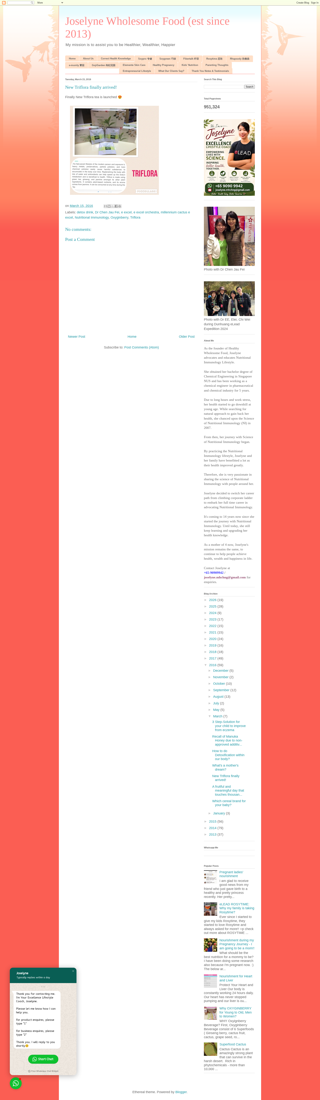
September (221, 690)
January (219, 813)
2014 (213, 828)
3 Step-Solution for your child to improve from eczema (229, 726)
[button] (73, 971)
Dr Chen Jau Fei (107, 212)
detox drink (85, 212)
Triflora (135, 217)
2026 (213, 600)
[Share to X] (112, 206)
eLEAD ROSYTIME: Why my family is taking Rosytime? (236, 908)
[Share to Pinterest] (119, 206)
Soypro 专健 (145, 58)
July (216, 703)
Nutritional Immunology (92, 217)
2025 (213, 606)
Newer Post (76, 336)
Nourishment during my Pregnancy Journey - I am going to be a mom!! (236, 944)
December (221, 670)
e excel (126, 212)
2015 (213, 821)
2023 (213, 619)
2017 (213, 658)
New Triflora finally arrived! (225, 778)
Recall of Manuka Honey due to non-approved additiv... (227, 740)
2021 (213, 632)
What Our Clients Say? (171, 71)
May (216, 710)
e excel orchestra (146, 212)
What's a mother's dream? (225, 767)
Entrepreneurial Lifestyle (137, 71)
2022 (213, 626)
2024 (213, 613)
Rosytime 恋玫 (214, 58)
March (218, 716)
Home (72, 58)
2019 (213, 645)
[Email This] (105, 206)
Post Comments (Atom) (141, 347)
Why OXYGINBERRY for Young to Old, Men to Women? (235, 1012)
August (218, 696)
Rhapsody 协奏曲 (239, 58)
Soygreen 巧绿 (167, 58)
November (221, 677)
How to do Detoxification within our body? (228, 755)
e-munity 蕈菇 (76, 65)
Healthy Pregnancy (163, 65)
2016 (213, 665)
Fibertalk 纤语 (191, 58)
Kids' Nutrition (190, 65)
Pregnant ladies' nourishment (231, 874)
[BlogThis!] (109, 206)
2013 (213, 834)
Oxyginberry (119, 217)
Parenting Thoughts (217, 65)
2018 (213, 652)
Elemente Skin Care (134, 65)
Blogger (181, 1092)
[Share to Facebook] (116, 206)
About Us (88, 58)
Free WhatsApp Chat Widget (44, 1071)
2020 (213, 639)
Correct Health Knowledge (116, 58)
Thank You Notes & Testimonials (210, 71)
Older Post (187, 336)
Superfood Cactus (232, 1044)
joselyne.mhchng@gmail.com (225, 577)
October (219, 683)
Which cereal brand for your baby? (229, 803)
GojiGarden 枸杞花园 (103, 65)
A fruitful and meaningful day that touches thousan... (228, 790)
